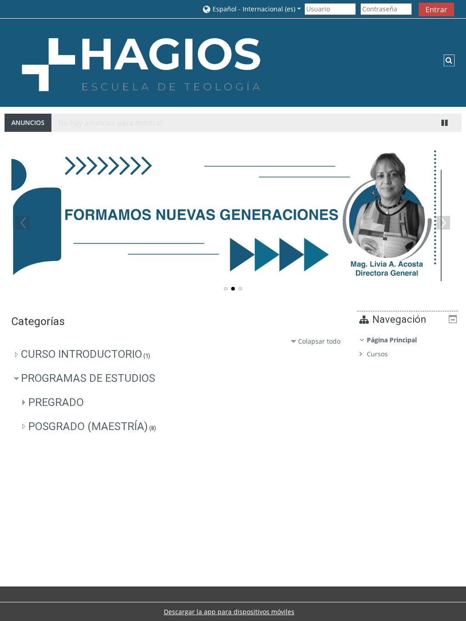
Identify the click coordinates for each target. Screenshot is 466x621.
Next (443, 223)
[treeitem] (408, 347)
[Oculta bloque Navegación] (453, 319)
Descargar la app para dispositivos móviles (229, 611)
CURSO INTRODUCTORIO (81, 354)
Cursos (377, 354)
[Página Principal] (141, 62)
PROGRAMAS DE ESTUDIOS (88, 378)
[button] (251, 9)
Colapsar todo (319, 341)
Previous (23, 223)
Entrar (436, 10)
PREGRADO (56, 402)
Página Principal (392, 340)
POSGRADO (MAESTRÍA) (88, 426)
